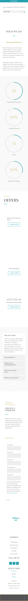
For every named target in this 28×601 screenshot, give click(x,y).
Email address (11, 467)
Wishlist (14, 577)
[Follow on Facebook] (10, 563)
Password (10, 475)
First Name (10, 445)
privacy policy (13, 493)
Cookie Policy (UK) (14, 585)
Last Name (10, 452)
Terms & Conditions (14, 583)
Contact (14, 581)
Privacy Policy (14, 588)
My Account (14, 571)
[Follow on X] (14, 563)
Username (10, 460)
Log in (8, 499)
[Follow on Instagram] (17, 563)
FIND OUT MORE (13, 433)
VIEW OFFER (14, 224)
